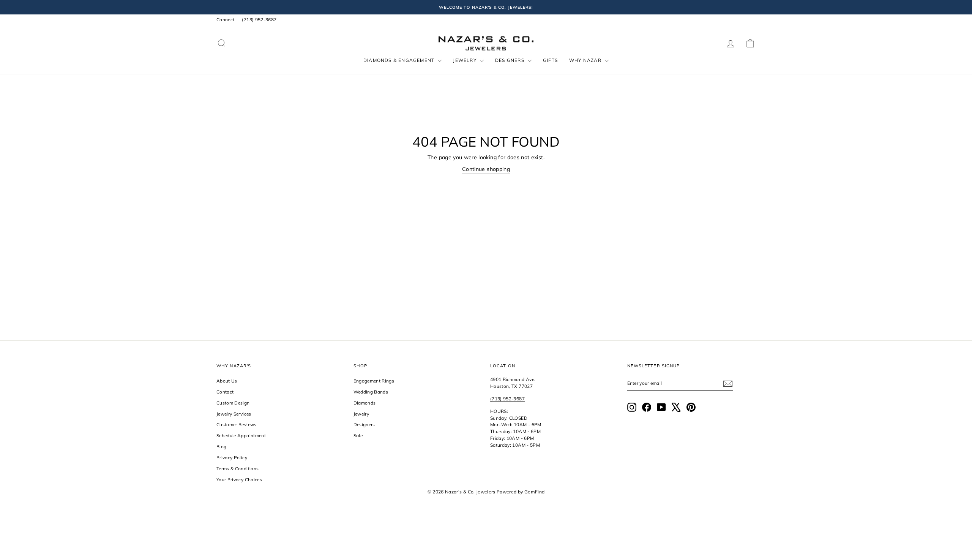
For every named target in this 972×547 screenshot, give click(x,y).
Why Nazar (586, 60)
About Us (226, 381)
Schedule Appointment (241, 435)
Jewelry (465, 60)
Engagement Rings (373, 381)
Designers (510, 60)
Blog (221, 446)
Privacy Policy (231, 457)
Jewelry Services (233, 414)
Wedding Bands (370, 392)
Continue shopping (486, 169)
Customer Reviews (236, 424)
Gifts (550, 60)
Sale (358, 435)
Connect (225, 19)
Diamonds (364, 403)
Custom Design (233, 403)
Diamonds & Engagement (399, 60)
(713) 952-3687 (259, 19)
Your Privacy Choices (239, 479)
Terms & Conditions (237, 468)
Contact (225, 392)
